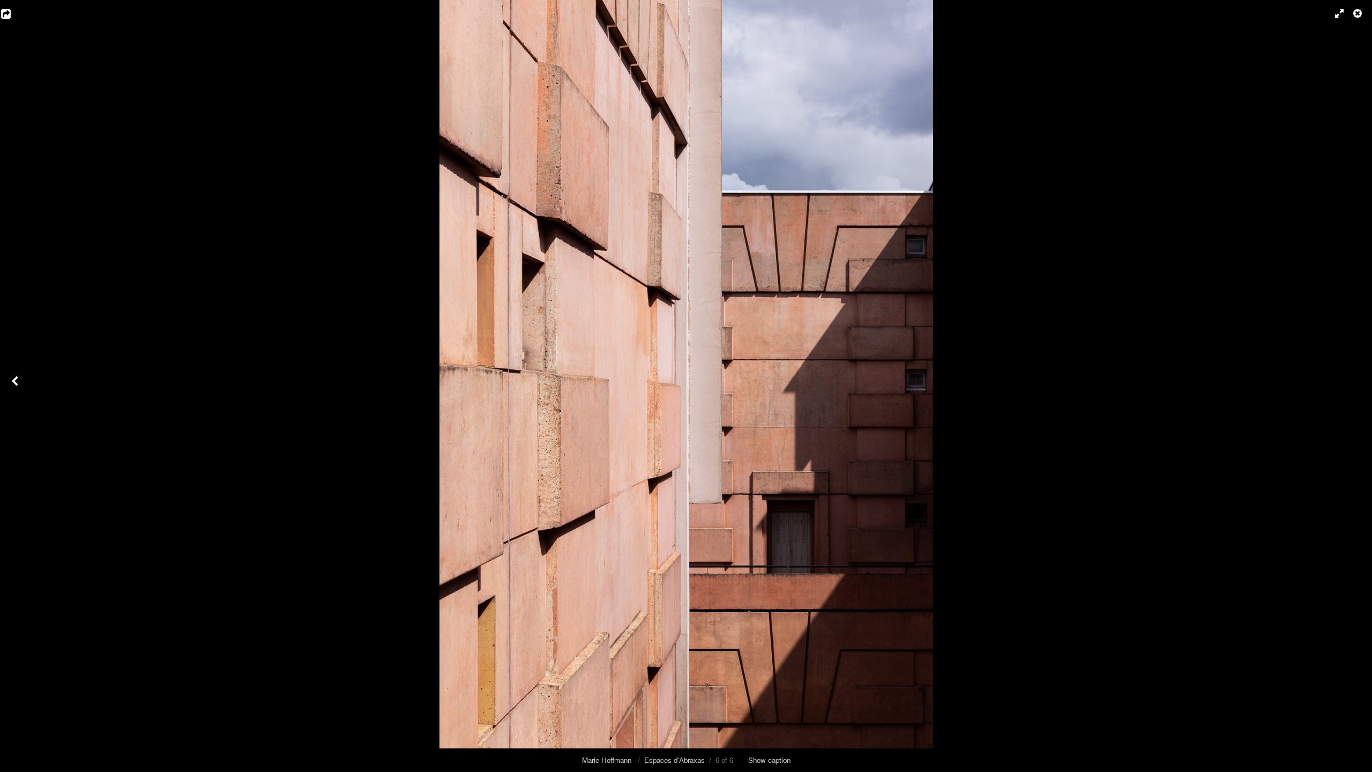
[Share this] (13, 13)
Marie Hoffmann (607, 760)
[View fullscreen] (1334, 13)
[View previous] (16, 386)
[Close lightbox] (1358, 13)
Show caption (769, 760)
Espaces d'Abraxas (674, 760)
